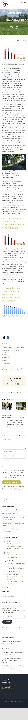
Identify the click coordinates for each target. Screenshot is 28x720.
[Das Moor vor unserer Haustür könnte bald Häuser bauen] (7, 403)
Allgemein (22, 368)
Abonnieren (7, 621)
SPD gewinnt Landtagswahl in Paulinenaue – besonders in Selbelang (6, 357)
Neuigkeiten (12, 369)
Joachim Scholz (7, 368)
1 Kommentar (20, 369)
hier (3, 643)
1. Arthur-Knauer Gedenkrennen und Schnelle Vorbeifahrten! (16, 546)
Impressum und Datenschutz (17, 701)
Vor (24, 40)
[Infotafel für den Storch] (21, 403)
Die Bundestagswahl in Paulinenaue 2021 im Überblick (7, 347)
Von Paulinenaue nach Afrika (11, 510)
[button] (3, 406)
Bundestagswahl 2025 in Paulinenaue (19, 346)
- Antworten (21, 417)
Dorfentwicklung (6, 369)
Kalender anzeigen (6, 587)
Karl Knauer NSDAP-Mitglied (11, 513)
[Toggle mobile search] (22, 2)
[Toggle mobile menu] (25, 2)
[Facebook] (2, 631)
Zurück (19, 40)
